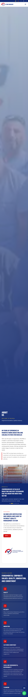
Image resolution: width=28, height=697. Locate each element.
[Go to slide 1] (9, 503)
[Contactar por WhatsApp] (24, 693)
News (6, 535)
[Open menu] (25, 4)
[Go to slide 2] (12, 503)
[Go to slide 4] (15, 503)
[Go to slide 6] (18, 503)
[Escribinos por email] (24, 688)
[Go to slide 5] (16, 503)
